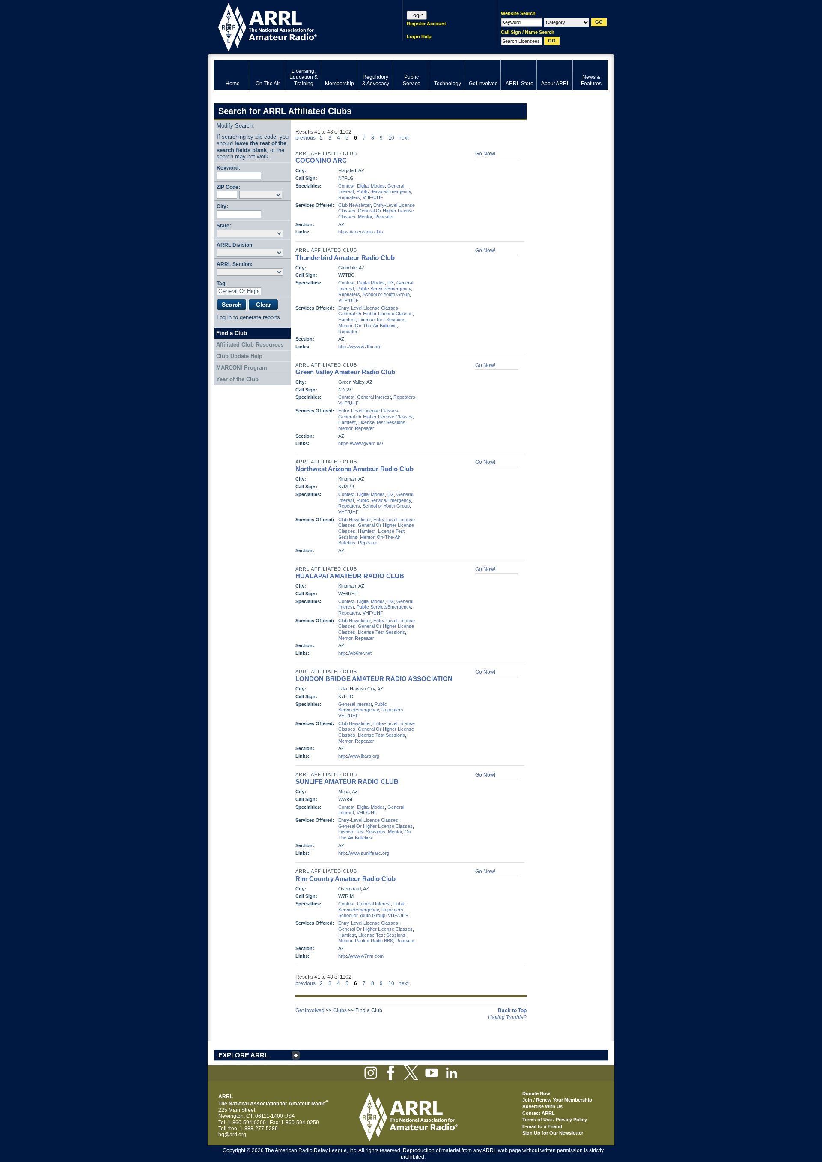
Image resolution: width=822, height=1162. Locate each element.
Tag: (222, 283)
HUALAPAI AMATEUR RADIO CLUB (349, 576)
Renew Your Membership (564, 1099)
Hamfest (347, 319)
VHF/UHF (373, 197)
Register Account (426, 23)
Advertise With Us (542, 1106)
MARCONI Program (241, 367)
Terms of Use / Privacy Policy (554, 1119)
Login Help (419, 36)
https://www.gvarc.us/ (360, 443)
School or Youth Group (386, 294)
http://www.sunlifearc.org (363, 853)
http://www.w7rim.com (361, 956)
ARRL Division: (235, 245)
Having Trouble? (507, 1017)
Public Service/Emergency (384, 191)
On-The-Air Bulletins (376, 325)
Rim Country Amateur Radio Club (345, 878)
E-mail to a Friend (542, 1126)
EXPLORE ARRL (243, 1055)
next (403, 138)
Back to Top (512, 1010)
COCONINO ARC (321, 160)
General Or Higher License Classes (375, 313)
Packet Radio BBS (374, 940)
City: (222, 206)
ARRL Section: (235, 264)
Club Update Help (239, 356)
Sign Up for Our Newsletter (552, 1132)
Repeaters (349, 197)
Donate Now (536, 1093)
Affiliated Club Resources (249, 344)
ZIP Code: (228, 187)
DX (390, 282)
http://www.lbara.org (358, 756)
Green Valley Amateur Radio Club (345, 372)
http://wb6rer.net (355, 653)
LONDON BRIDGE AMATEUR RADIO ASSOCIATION (374, 678)
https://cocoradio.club (360, 231)
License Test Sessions (381, 319)
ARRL (297, 26)
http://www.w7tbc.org (359, 346)
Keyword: (228, 167)
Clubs (340, 1010)
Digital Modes (371, 185)
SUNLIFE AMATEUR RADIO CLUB (347, 781)
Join (527, 1099)
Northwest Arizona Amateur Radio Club (354, 468)
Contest (346, 185)
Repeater (384, 216)
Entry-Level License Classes (368, 308)
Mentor (365, 216)
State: (224, 225)
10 (391, 138)
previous (305, 138)
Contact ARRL (538, 1113)
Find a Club (231, 333)
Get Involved (310, 1010)
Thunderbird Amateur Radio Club (345, 257)
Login (416, 15)
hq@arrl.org (232, 1135)
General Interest (374, 397)
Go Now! (485, 154)
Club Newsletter (354, 205)
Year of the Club (237, 379)
